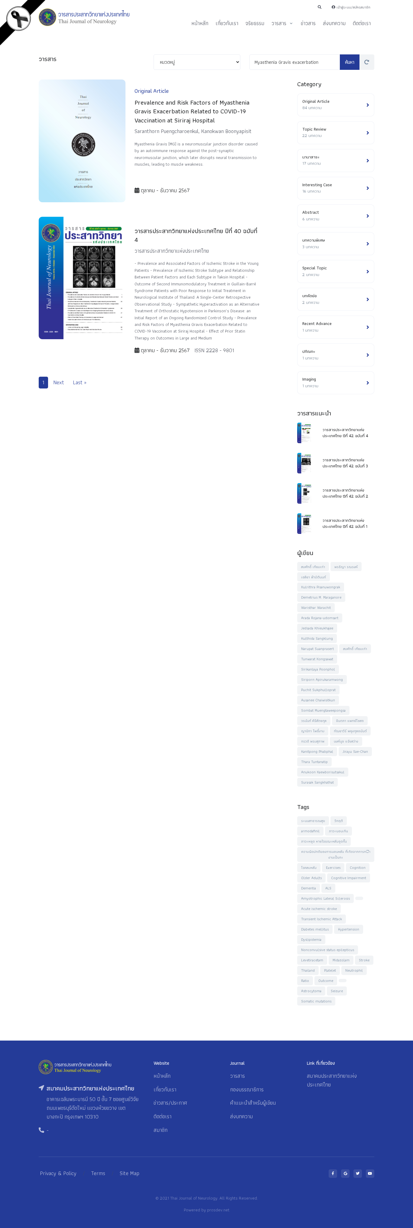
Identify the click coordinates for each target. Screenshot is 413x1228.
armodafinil (310, 831)
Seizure (337, 991)
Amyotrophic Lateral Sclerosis (325, 898)
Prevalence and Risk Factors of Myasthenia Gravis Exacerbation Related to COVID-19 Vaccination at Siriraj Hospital (192, 111)
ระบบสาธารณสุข (313, 821)
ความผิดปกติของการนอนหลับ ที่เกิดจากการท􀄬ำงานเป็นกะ (335, 854)
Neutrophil (354, 970)
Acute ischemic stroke (319, 908)
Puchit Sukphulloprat (318, 690)
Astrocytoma (311, 991)
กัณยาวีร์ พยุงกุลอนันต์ (350, 731)
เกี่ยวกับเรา (227, 23)
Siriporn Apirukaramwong (322, 679)
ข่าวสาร (308, 23)
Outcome (325, 980)
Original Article (152, 90)
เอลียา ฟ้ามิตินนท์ (313, 577)
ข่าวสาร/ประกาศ (170, 1102)
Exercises (333, 867)
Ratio (305, 980)
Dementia (308, 888)
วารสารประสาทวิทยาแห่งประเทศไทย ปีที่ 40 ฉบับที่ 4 (196, 235)
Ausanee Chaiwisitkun (318, 700)
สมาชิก (160, 1130)
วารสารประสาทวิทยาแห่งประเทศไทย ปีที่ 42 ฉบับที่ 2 (345, 493)
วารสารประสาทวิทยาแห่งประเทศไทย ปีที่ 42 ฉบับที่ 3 (345, 462)
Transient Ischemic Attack (321, 919)
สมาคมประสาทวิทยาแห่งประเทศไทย (332, 1080)
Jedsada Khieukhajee (317, 628)
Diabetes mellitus (315, 929)
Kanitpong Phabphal (317, 751)
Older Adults (311, 878)
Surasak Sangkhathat (317, 782)
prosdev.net (218, 1209)
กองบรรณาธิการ (247, 1089)
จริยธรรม (255, 23)
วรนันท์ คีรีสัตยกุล (314, 720)
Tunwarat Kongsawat (317, 659)
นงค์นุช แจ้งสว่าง (346, 741)
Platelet (330, 970)
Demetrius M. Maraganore (321, 597)
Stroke (364, 960)
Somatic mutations (316, 1001)
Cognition (358, 867)
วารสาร (279, 23)
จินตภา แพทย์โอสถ (350, 720)
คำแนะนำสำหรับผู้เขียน (253, 1102)
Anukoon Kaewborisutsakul (322, 772)
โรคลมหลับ (309, 867)
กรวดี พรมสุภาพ (312, 741)
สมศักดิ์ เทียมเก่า (313, 567)
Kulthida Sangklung (317, 638)
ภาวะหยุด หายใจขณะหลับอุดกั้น (324, 841)
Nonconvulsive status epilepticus (327, 950)
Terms (98, 1173)
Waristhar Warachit (316, 607)
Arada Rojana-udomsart (319, 618)
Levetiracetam (312, 960)
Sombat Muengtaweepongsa (323, 710)
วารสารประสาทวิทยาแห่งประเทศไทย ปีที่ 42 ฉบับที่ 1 (345, 523)
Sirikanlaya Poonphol (318, 669)
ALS (328, 888)
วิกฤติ (338, 821)
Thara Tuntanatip (314, 762)
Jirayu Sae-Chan (355, 751)
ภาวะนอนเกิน (338, 831)
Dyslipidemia (311, 939)
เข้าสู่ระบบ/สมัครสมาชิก (352, 7)
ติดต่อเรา (362, 23)
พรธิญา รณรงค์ (346, 567)
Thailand (308, 970)
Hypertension (348, 929)
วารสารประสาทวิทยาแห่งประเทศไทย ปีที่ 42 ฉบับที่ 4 (345, 432)
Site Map (129, 1173)
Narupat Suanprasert (317, 648)
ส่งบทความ (334, 23)
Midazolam (341, 960)
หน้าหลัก (199, 23)
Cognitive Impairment (348, 878)
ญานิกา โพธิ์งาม (312, 731)
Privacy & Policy (58, 1173)
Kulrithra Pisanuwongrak (320, 587)
